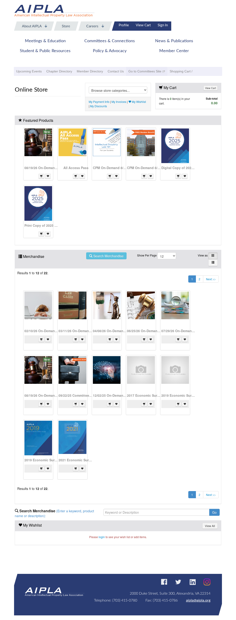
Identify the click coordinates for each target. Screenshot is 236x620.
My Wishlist (138, 102)
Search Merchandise (108, 255)
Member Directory (90, 71)
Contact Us (116, 71)
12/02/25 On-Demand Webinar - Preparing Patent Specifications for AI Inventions (110, 395)
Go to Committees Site (144, 71)
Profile (124, 25)
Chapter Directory (59, 71)
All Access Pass (75, 167)
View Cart (143, 25)
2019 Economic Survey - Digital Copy (178, 395)
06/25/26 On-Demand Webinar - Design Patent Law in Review (144, 330)
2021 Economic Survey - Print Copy (76, 460)
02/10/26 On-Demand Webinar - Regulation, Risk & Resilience (41, 330)
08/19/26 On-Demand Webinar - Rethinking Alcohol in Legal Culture (41, 167)
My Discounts (98, 106)
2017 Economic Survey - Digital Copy (144, 395)
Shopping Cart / (181, 71)
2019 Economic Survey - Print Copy (41, 460)
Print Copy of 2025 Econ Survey (41, 225)
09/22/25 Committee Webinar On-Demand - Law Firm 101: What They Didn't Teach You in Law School (76, 395)
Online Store (31, 90)
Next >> (211, 279)
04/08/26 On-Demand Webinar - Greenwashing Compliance (110, 330)
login (102, 537)
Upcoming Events (29, 71)
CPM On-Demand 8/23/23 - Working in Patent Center (144, 167)
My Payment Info (99, 102)
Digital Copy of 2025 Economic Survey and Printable (178, 167)
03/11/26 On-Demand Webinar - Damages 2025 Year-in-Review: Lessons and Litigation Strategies (76, 330)
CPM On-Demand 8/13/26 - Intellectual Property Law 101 (110, 167)
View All (210, 526)
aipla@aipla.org (198, 600)
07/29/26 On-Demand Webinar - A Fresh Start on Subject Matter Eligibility (178, 330)
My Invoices (119, 102)
